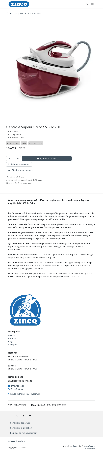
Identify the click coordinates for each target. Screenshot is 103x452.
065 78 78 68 (17, 388)
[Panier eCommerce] (87, 4)
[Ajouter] (18, 158)
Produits (12, 338)
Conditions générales (20, 422)
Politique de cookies (16, 441)
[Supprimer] (8, 158)
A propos (12, 344)
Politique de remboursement (23, 433)
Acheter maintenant (20, 164)
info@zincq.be (17, 385)
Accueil (11, 335)
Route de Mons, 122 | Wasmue (24, 393)
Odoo (75, 446)
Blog (10, 341)
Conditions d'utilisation (21, 428)
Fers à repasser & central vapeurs (25, 13)
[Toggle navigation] (92, 4)
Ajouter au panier (48, 158)
